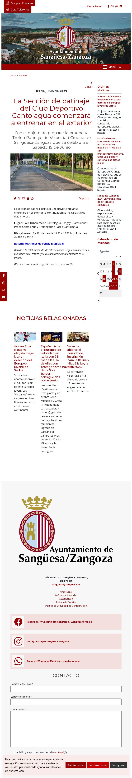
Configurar (118, 765)
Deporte (84, 198)
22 (116, 279)
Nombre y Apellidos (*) (22, 683)
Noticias (23, 75)
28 (113, 286)
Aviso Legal (66, 591)
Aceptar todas (75, 765)
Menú (112, 67)
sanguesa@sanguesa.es (66, 584)
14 (113, 271)
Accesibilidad (66, 598)
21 (113, 279)
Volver (89, 87)
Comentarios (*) (18, 709)
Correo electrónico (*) (21, 696)
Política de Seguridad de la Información (66, 605)
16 (119, 271)
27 (110, 286)
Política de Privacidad (66, 595)
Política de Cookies (66, 602)
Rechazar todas (98, 765)
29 (116, 286)
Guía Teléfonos (20, 9)
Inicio (13, 75)
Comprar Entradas (22, 3)
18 (104, 279)
